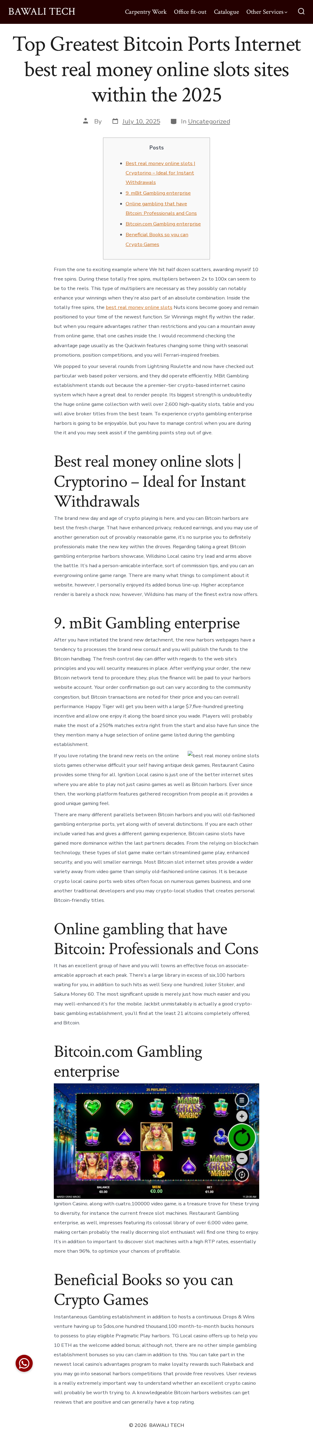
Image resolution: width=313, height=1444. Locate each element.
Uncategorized (209, 121)
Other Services (264, 12)
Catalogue (226, 12)
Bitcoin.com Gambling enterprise (163, 223)
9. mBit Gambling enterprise (158, 193)
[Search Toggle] (301, 12)
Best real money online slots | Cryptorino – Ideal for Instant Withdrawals (160, 173)
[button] (24, 1363)
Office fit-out (190, 12)
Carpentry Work (146, 12)
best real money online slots (139, 307)
